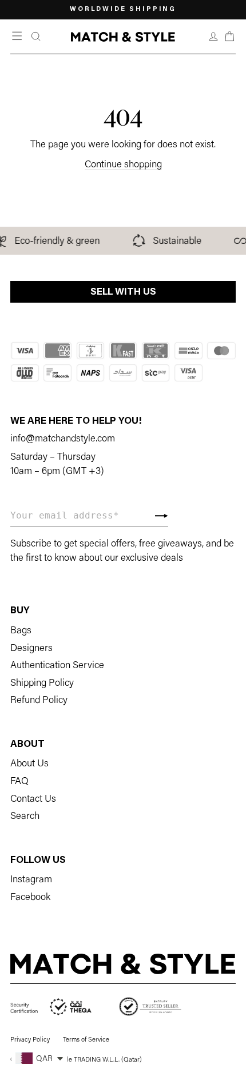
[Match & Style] (122, 37)
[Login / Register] (213, 37)
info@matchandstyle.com (62, 439)
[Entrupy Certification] (150, 1007)
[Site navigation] (18, 36)
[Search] (36, 37)
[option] (123, 10)
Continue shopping (123, 165)
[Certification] (51, 1007)
